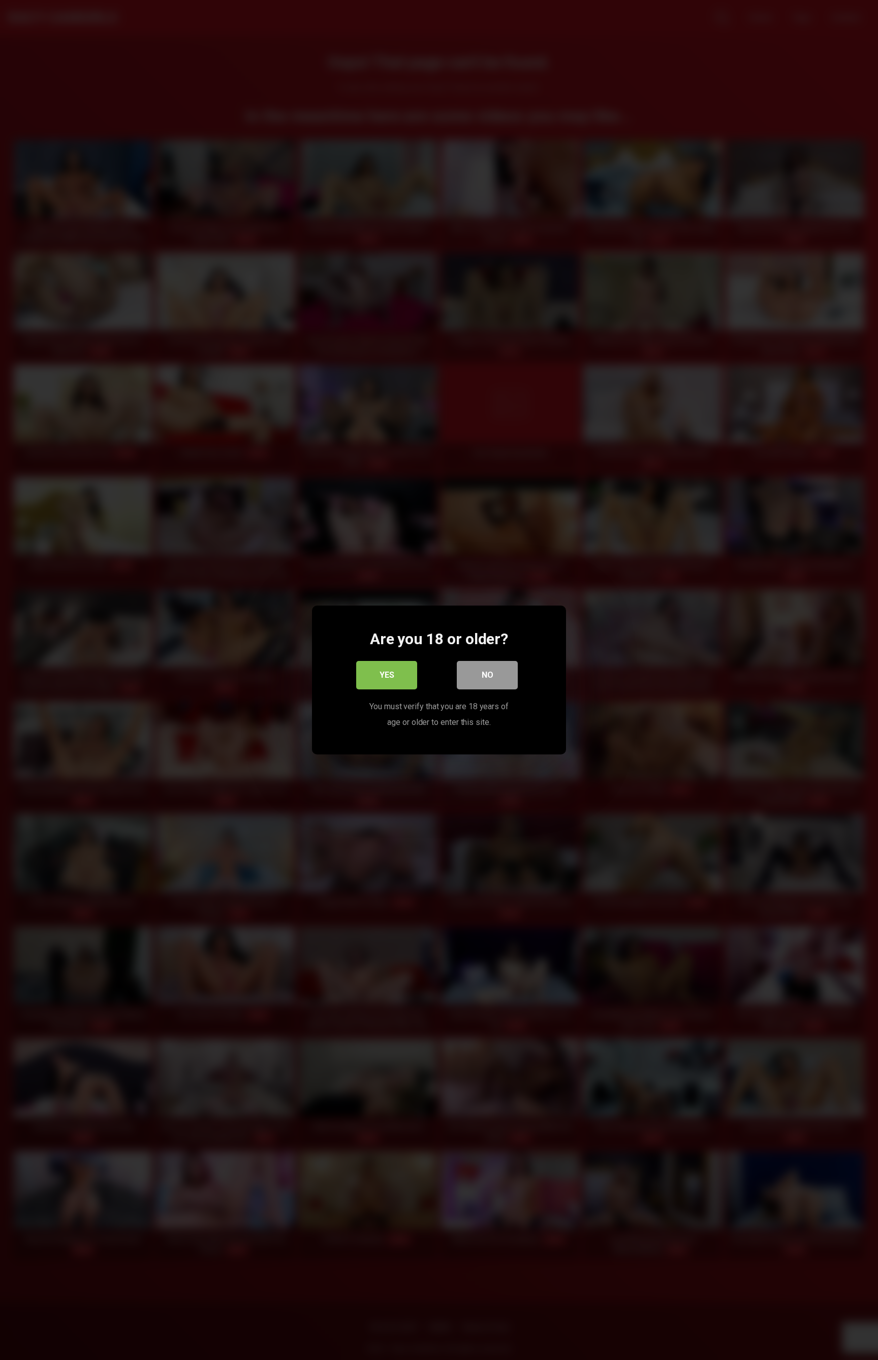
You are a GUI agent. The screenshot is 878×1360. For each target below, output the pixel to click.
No (487, 675)
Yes (387, 675)
